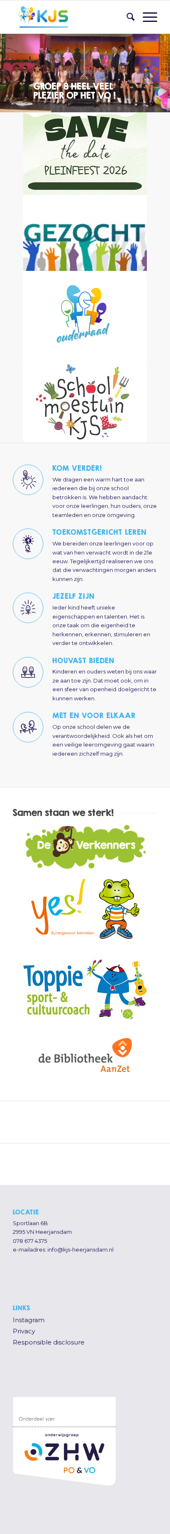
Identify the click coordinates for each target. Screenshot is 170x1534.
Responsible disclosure (49, 1342)
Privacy (24, 1331)
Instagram (29, 1320)
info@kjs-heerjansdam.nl (80, 1249)
